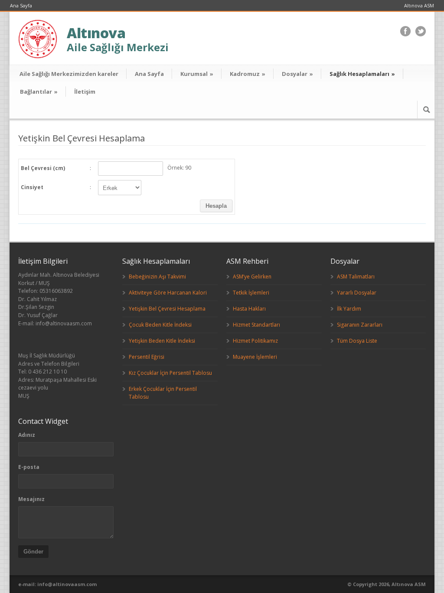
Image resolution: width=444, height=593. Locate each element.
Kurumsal (196, 74)
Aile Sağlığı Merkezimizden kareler (69, 74)
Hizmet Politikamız (255, 340)
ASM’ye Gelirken (252, 276)
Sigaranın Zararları (359, 324)
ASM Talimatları (356, 276)
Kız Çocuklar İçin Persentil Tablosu (170, 373)
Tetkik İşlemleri (251, 292)
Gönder (33, 551)
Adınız (26, 435)
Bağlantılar (39, 91)
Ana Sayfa (21, 5)
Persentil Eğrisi (146, 356)
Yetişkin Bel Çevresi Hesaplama (167, 308)
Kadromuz (247, 74)
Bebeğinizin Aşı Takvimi (157, 276)
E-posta (28, 467)
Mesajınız (31, 499)
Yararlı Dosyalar (356, 292)
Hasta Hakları (249, 308)
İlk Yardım (349, 308)
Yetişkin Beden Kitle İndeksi (162, 340)
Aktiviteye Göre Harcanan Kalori (168, 292)
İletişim (84, 91)
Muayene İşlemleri (255, 356)
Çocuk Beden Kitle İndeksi (160, 324)
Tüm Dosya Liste (357, 340)
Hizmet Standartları (256, 324)
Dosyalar (297, 74)
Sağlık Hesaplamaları (362, 74)
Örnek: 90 (179, 167)
